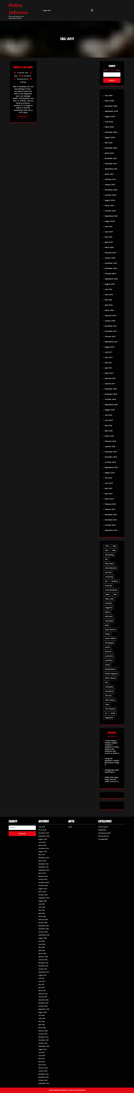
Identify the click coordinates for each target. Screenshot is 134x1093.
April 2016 (109, 431)
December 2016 (111, 389)
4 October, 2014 (22, 73)
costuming (109, 577)
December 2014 (111, 515)
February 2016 (110, 441)
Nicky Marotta (110, 630)
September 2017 (111, 342)
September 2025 (111, 111)
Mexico (107, 612)
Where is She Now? (23, 67)
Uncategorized (103, 839)
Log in (70, 827)
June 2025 (109, 122)
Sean (15, 76)
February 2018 (110, 316)
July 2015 (108, 478)
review (107, 665)
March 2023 (109, 153)
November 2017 (111, 331)
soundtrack (109, 691)
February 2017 (110, 378)
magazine (108, 608)
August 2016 (110, 410)
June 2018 (109, 295)
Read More (23, 117)
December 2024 (111, 132)
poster (107, 647)
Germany (114, 581)
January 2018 (110, 321)
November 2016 (111, 394)
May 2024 (108, 143)
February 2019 (110, 253)
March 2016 (109, 436)
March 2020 (109, 206)
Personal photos (22, 79)
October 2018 (110, 274)
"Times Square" (103, 827)
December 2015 (111, 452)
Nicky (107, 625)
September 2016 (111, 405)
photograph (109, 643)
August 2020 (110, 200)
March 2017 (109, 373)
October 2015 (110, 462)
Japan (107, 594)
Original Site (46, 10)
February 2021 (110, 179)
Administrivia (102, 830)
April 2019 (109, 242)
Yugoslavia (109, 718)
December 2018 (111, 263)
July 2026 (108, 96)
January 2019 (110, 258)
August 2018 (110, 284)
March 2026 (109, 101)
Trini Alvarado (110, 709)
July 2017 (108, 352)
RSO (106, 682)
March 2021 (109, 174)
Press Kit (108, 652)
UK (106, 713)
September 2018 (111, 279)
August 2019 (110, 221)
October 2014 (110, 525)
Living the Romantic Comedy (112, 760)
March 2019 (109, 248)
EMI (106, 581)
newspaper (109, 621)
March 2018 (109, 310)
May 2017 (108, 363)
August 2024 (110, 138)
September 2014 (111, 530)
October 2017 (110, 337)
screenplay (109, 687)
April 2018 (109, 305)
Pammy (107, 634)
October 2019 (110, 211)
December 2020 (111, 190)
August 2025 (110, 117)
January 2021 (110, 185)
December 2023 (111, 148)
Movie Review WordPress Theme (61, 1090)
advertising (109, 555)
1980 (114, 546)
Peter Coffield (110, 638)
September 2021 (111, 169)
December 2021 (111, 158)
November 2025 (111, 106)
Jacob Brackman (111, 590)
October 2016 (110, 399)
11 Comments (26, 76)
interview (108, 586)
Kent (115, 594)
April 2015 (109, 494)
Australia (108, 572)
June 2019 (109, 232)
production (109, 656)
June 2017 (108, 358)
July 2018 (108, 289)
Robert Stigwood (111, 674)
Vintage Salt (109, 770)
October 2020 (110, 195)
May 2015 (108, 488)
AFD (106, 559)
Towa (107, 704)
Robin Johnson (110, 678)
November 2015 (111, 457)
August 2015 (110, 473)
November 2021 (111, 164)
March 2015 (109, 499)
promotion (109, 660)
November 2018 (111, 268)
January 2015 (110, 509)
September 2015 (111, 468)
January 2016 (110, 447)
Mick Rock (109, 616)
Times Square (110, 700)
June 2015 (109, 483)
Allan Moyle (109, 564)
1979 (106, 546)
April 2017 (108, 368)
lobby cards (109, 599)
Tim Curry (108, 696)
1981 (106, 550)
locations (108, 603)
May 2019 (108, 237)
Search (112, 66)
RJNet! (107, 777)
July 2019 (108, 227)
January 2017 (110, 384)
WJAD (113, 713)
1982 (114, 550)
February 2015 (110, 504)
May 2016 (108, 426)
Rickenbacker (110, 669)
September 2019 (111, 216)
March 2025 (109, 127)
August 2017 (109, 347)
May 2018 (108, 300)
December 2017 (111, 326)
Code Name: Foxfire (104, 833)
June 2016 (109, 420)
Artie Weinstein (111, 568)
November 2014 (111, 520)
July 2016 (108, 415)
